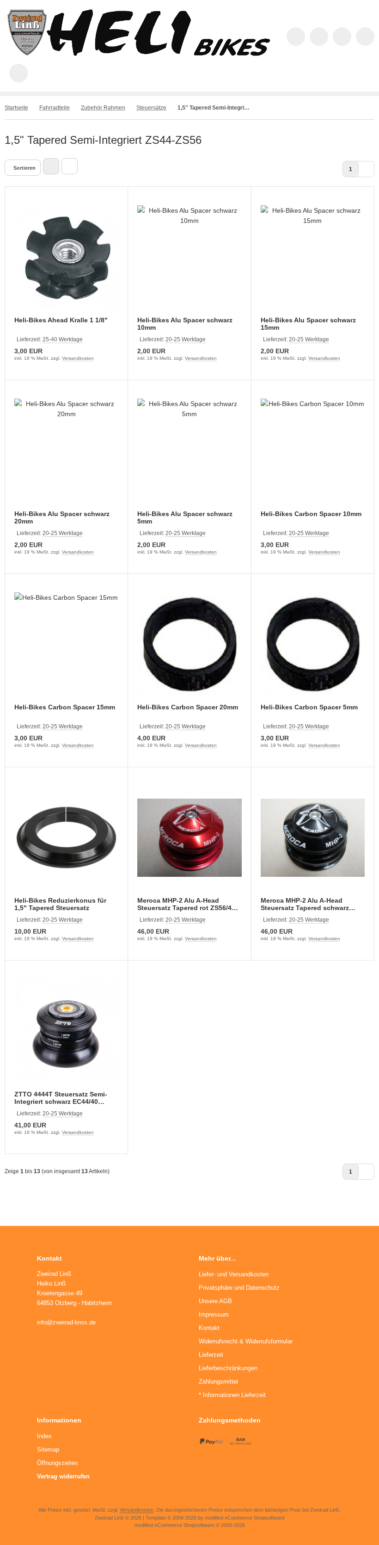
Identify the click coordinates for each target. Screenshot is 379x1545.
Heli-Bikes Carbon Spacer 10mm (311, 513)
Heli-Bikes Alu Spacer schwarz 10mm (184, 323)
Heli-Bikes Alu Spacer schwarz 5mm (184, 517)
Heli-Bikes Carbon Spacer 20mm (187, 707)
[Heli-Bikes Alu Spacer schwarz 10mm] (189, 257)
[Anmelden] (342, 36)
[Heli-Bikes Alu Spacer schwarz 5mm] (189, 451)
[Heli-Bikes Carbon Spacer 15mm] (66, 644)
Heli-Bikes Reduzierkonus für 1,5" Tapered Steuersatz (60, 904)
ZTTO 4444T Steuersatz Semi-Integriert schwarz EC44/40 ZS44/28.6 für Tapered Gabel (60, 1097)
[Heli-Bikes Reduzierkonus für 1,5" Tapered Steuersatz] (66, 838)
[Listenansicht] (69, 166)
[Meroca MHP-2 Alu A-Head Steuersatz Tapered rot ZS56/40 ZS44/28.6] (189, 838)
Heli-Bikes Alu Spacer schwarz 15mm (308, 323)
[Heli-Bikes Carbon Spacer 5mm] (313, 644)
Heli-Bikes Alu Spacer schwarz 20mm (62, 517)
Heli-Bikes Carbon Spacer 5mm (309, 707)
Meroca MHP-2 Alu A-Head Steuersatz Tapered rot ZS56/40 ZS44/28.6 (186, 904)
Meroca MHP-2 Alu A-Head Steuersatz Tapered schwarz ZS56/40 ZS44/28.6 (305, 904)
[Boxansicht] (51, 166)
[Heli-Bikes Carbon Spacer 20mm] (189, 644)
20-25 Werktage (185, 339)
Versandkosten (78, 358)
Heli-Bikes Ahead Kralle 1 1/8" (61, 320)
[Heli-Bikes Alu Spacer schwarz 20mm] (66, 451)
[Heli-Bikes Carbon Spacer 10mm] (313, 451)
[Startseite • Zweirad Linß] (138, 53)
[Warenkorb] (365, 36)
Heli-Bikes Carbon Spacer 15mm (64, 707)
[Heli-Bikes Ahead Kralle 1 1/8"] (66, 257)
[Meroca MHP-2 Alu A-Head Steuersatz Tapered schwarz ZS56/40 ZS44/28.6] (313, 838)
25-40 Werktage (63, 339)
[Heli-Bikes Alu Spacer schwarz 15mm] (313, 257)
